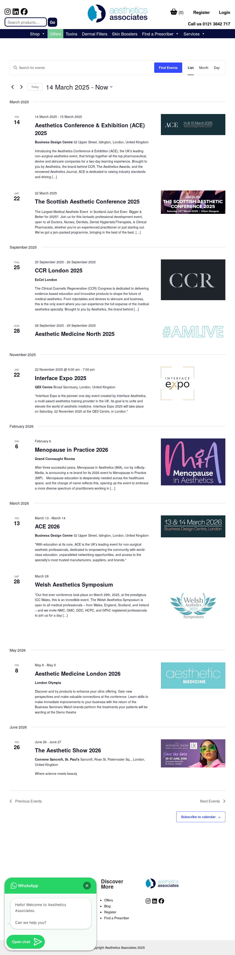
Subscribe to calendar (198, 816)
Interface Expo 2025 (60, 378)
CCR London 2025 (58, 270)
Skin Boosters (124, 34)
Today (35, 87)
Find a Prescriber (157, 34)
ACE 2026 (47, 526)
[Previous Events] (12, 87)
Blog (107, 906)
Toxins (71, 34)
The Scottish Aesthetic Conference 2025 (87, 201)
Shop (35, 34)
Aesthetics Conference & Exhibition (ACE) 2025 (90, 129)
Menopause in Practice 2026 (71, 449)
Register (201, 12)
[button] (87, 886)
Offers (55, 34)
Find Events (168, 67)
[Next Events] (21, 87)
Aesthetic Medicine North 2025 (75, 333)
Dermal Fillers (94, 34)
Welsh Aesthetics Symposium (74, 584)
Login (224, 12)
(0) (180, 12)
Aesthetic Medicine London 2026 (77, 673)
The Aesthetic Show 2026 (68, 750)
